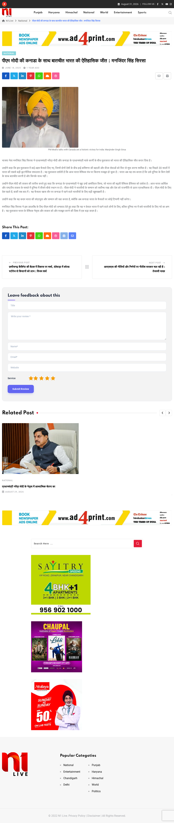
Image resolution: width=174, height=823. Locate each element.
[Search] (170, 12)
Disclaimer (93, 815)
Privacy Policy (76, 815)
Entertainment (123, 12)
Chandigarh (70, 778)
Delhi (66, 784)
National (88, 12)
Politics (96, 791)
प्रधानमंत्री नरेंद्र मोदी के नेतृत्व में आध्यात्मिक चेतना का (28, 486)
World (104, 12)
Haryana (54, 12)
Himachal (71, 12)
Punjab (38, 12)
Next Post (155, 263)
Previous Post (21, 262)
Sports (142, 12)
